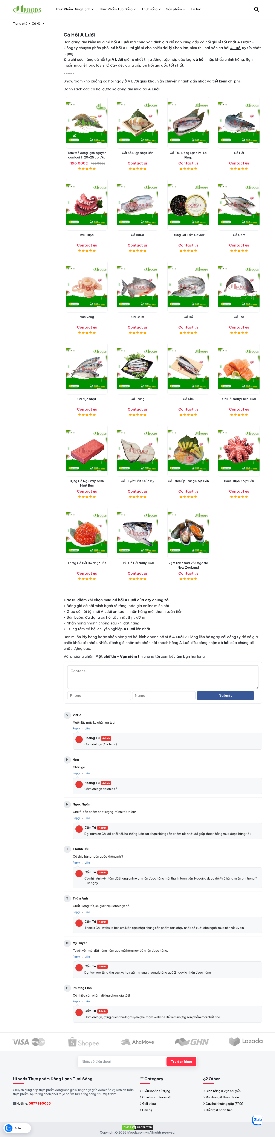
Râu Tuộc (87, 235)
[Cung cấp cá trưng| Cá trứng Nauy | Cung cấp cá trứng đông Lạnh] (137, 368)
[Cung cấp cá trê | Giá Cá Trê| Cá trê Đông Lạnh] (239, 286)
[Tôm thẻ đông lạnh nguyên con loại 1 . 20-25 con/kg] (86, 122)
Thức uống (149, 9)
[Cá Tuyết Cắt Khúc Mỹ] (137, 450)
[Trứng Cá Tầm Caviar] (188, 204)
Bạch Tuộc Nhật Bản (239, 481)
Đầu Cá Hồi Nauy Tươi (137, 563)
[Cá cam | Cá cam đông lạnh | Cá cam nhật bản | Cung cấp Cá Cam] (239, 204)
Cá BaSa (137, 235)
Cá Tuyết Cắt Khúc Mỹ (137, 481)
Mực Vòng (86, 317)
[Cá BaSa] (137, 204)
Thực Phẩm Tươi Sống (116, 9)
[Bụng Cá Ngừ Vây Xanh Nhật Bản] (86, 450)
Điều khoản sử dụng (156, 1091)
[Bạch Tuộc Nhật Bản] (239, 450)
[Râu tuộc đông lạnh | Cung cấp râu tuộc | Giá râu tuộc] (86, 204)
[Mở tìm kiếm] (256, 9)
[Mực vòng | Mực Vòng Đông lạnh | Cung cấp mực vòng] (86, 286)
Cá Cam (239, 235)
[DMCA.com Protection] (137, 1127)
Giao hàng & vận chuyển (223, 1091)
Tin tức (196, 9)
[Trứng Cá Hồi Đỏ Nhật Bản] (86, 533)
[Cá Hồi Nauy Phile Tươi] (239, 368)
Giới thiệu (149, 1104)
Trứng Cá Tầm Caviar (188, 235)
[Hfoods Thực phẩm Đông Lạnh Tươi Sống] (27, 9)
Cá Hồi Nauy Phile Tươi (239, 399)
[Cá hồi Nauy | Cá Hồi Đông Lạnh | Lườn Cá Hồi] (239, 122)
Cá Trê (239, 317)
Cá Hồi (239, 153)
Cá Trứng (138, 399)
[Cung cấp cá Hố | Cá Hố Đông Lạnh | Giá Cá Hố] (188, 286)
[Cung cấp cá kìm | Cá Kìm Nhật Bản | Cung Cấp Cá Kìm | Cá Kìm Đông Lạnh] (188, 368)
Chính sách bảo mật (156, 1097)
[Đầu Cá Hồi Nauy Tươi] (137, 533)
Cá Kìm (188, 399)
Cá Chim (137, 317)
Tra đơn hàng (181, 1062)
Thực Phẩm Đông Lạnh (72, 9)
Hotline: (33, 1103)
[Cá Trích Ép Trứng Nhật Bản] (188, 450)
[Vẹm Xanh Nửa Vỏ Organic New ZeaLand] (188, 533)
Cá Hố (188, 317)
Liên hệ (147, 1110)
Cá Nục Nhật (86, 399)
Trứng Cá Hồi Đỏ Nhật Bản (86, 563)
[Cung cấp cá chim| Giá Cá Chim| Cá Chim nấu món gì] (137, 286)
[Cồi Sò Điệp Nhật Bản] (137, 122)
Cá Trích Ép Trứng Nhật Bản (188, 481)
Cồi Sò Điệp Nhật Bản (137, 153)
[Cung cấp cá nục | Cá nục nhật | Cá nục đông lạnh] (86, 368)
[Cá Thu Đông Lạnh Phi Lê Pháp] (188, 122)
